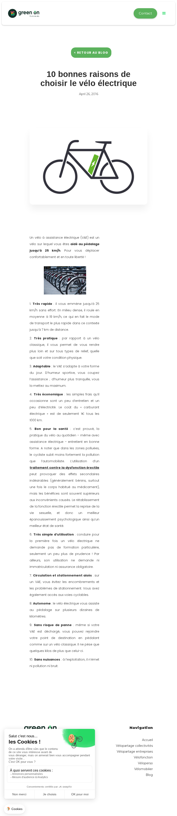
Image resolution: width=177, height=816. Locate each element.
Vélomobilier (143, 769)
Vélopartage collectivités (134, 746)
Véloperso (145, 763)
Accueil (147, 740)
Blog (149, 775)
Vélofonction (143, 757)
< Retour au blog (91, 52)
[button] (164, 13)
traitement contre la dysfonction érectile (64, 467)
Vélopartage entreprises (135, 751)
